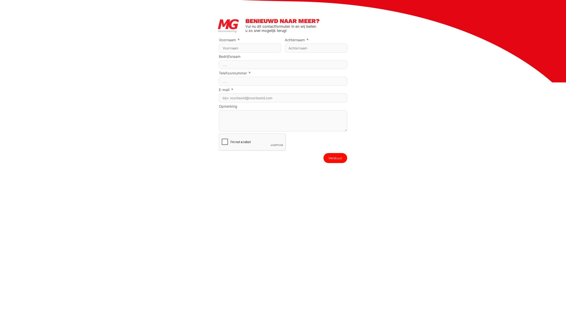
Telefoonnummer (233, 73)
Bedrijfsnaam (230, 57)
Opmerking (228, 107)
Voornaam (228, 40)
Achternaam (295, 40)
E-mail (225, 90)
